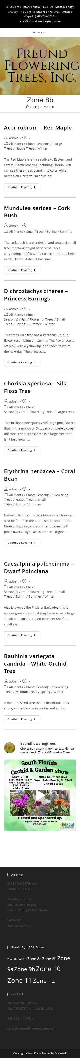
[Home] (27, 107)
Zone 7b (12, 959)
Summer (66, 231)
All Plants (16, 144)
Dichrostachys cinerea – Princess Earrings (36, 294)
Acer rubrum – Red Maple (38, 127)
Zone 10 (48, 968)
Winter (43, 148)
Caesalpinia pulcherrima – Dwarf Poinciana (39, 567)
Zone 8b (48, 107)
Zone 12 (44, 981)
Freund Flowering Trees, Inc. (42, 65)
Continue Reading (23, 188)
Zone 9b (24, 969)
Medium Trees (26, 692)
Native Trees (25, 148)
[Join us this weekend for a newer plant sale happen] (40, 795)
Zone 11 (19, 980)
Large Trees (65, 412)
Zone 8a (34, 958)
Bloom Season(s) (38, 144)
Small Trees (35, 231)
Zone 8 (22, 959)
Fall (23, 319)
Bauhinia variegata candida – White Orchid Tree (35, 663)
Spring (52, 231)
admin (14, 138)
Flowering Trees (41, 319)
